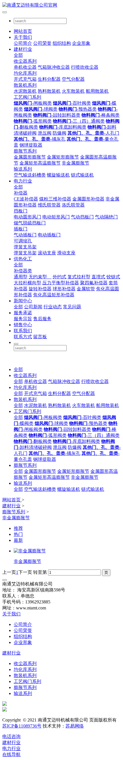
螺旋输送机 (58, 175)
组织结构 (62, 43)
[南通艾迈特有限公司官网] (61, 5)
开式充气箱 (25, 79)
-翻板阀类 (33, 441)
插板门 (20, 228)
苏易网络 (75, 725)
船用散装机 (97, 91)
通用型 (20, 276)
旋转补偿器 (40, 288)
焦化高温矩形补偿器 (53, 294)
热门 (18, 534)
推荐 (18, 528)
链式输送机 (82, 175)
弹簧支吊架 (25, 246)
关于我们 (23, 37)
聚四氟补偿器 (94, 282)
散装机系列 (25, 85)
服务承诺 (23, 312)
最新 (18, 540)
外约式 (59, 276)
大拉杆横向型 (27, 282)
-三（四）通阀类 (79, 121)
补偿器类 (23, 270)
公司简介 (23, 43)
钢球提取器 (30, 145)
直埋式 (98, 276)
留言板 (40, 336)
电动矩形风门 (56, 216)
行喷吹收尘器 (84, 67)
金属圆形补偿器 (88, 198)
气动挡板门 (82, 216)
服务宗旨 (23, 318)
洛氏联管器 (73, 204)
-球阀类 (40, 109)
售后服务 (42, 318)
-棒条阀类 (101, 115)
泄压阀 (44, 133)
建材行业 (23, 49)
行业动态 (52, 306)
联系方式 (23, 336)
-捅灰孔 (40, 139)
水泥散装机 (25, 91)
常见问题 (72, 306)
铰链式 (113, 276)
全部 (18, 55)
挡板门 (20, 210)
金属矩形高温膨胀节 (40, 163)
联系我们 (23, 330)
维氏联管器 (49, 204)
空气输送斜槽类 (30, 175)
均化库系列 (25, 73)
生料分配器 (49, 79)
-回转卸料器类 (56, 115)
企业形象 (81, 43)
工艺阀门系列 (27, 97)
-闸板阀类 (33, 103)
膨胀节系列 (25, 151)
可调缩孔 (23, 240)
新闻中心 (23, 300)
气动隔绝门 (106, 216)
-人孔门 (93, 133)
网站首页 (23, 31)
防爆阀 (59, 133)
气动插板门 (25, 234)
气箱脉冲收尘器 (54, 67)
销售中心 (23, 324)
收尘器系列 (25, 61)
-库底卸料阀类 (62, 127)
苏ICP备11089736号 (21, 725)
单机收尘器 (25, 67)
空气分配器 (73, 79)
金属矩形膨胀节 (63, 157)
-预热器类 (78, 109)
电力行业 (23, 181)
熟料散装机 (49, 91)
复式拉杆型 (79, 276)
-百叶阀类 (72, 103)
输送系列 (23, 169)
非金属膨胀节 (75, 163)
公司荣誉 (42, 43)
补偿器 (20, 192)
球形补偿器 (64, 288)
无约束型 (40, 276)
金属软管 (86, 288)
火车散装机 (73, 91)
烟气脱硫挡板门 (30, 222)
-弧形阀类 (33, 121)
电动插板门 (49, 234)
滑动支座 (66, 252)
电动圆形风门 (27, 216)
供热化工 (23, 258)
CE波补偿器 (26, 198)
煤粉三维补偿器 (55, 198)
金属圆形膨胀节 (30, 157)
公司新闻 (33, 306)
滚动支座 (47, 252)
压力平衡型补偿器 (60, 282)
